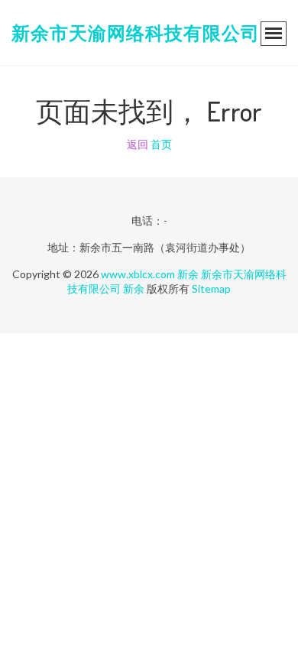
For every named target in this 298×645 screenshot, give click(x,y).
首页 (161, 144)
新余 (188, 273)
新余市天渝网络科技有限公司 (135, 32)
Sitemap (211, 288)
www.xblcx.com (138, 273)
